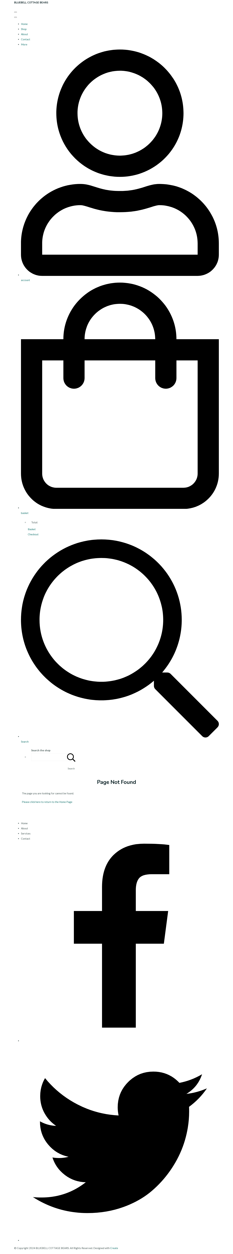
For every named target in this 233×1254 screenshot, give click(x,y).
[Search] (71, 757)
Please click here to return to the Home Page (47, 801)
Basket (32, 529)
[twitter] (120, 1240)
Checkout (33, 534)
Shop (24, 29)
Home (24, 23)
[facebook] (120, 1040)
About (24, 34)
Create (114, 1248)
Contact (25, 39)
